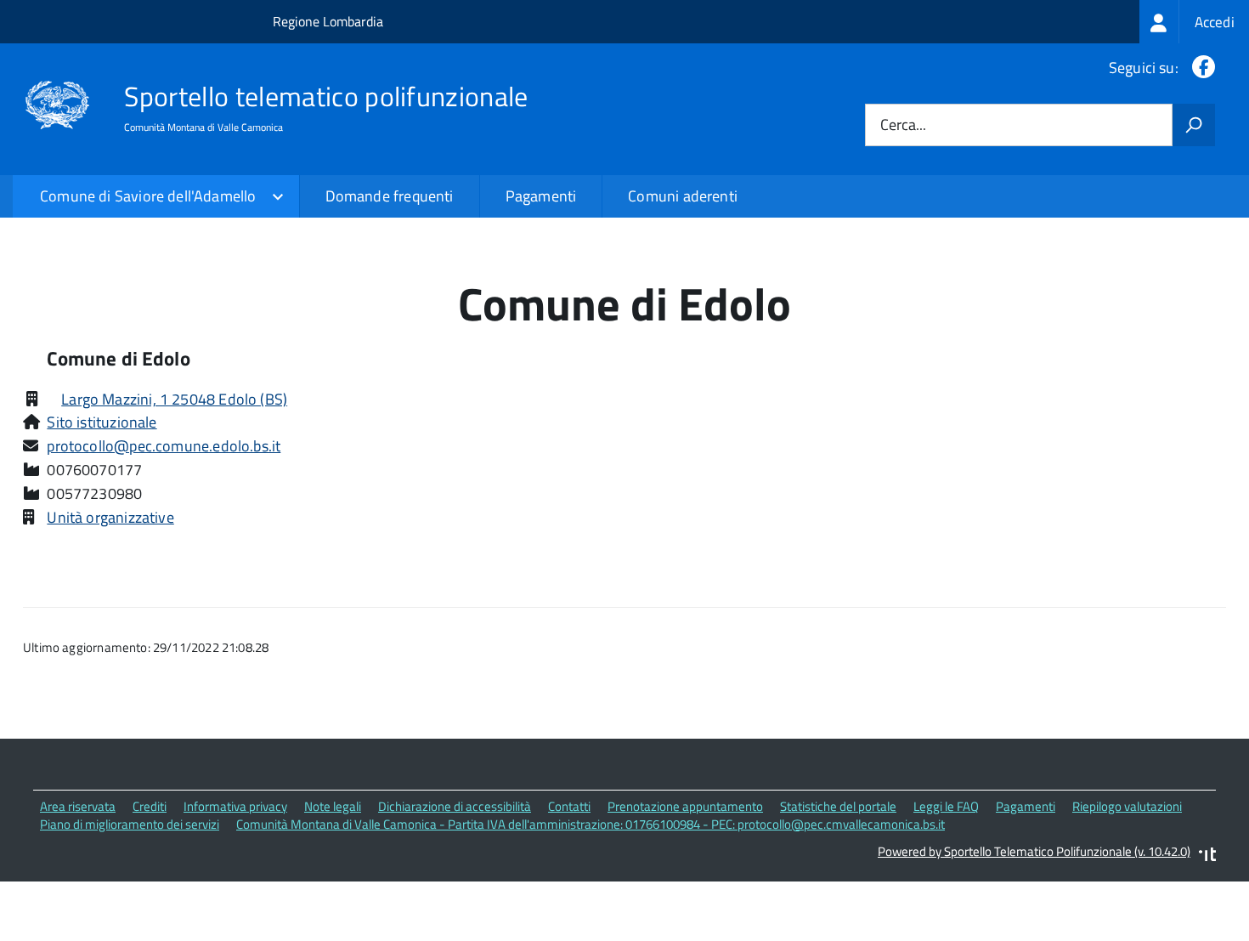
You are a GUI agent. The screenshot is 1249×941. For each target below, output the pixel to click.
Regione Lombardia (328, 21)
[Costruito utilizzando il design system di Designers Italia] (1207, 856)
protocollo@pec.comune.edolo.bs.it (163, 445)
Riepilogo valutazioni (1127, 806)
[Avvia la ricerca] (1194, 125)
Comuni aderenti (683, 195)
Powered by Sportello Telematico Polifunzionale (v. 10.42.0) (1034, 851)
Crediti (150, 806)
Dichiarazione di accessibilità (454, 806)
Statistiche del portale (838, 806)
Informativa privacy (235, 806)
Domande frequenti (389, 195)
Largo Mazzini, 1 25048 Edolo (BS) (174, 399)
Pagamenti (541, 195)
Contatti (569, 806)
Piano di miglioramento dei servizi (129, 824)
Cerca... (903, 125)
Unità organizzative (110, 517)
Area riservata (78, 806)
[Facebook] (1200, 67)
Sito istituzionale (101, 422)
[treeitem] (1194, 21)
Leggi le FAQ (946, 806)
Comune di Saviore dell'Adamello (148, 195)
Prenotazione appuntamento (685, 806)
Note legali (332, 806)
